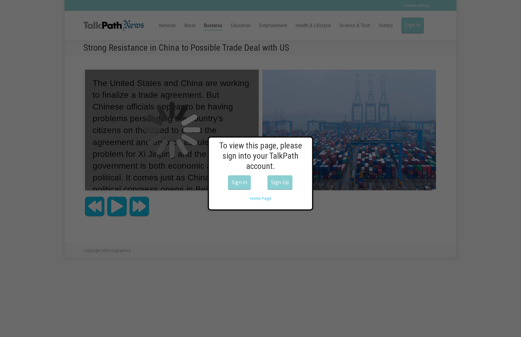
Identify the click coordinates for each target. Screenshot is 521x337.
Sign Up (280, 182)
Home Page (260, 198)
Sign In (239, 182)
